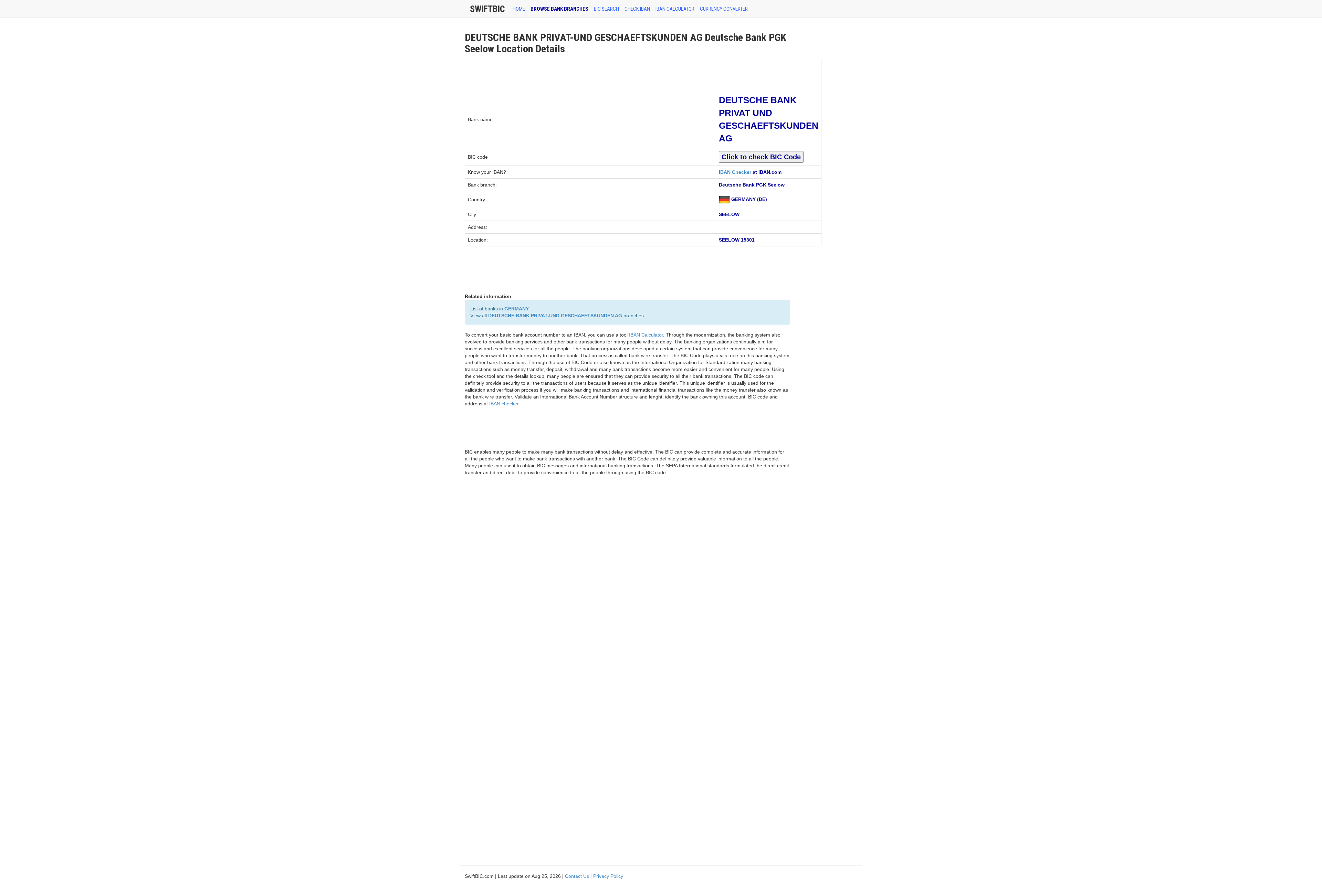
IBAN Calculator (674, 9)
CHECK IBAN (637, 9)
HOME (519, 9)
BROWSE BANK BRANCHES (559, 9)
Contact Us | (579, 876)
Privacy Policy (608, 876)
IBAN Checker (735, 172)
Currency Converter (724, 9)
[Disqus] (627, 579)
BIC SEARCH (606, 9)
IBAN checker (503, 403)
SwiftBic (487, 9)
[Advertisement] (590, 73)
